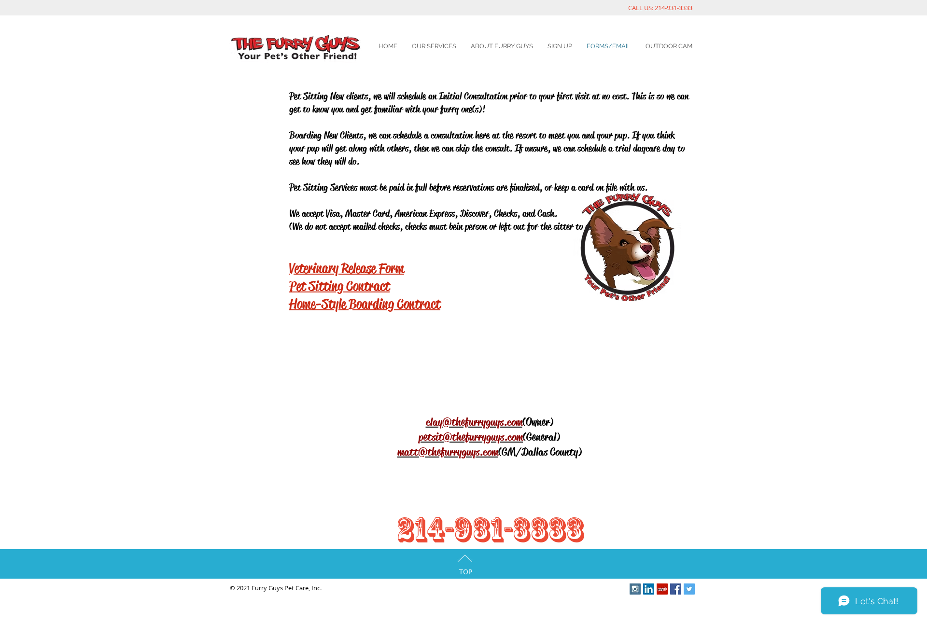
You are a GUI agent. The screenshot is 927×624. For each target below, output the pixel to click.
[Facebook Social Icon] (675, 589)
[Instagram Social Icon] (635, 589)
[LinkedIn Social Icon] (648, 589)
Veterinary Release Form (346, 268)
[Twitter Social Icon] (689, 589)
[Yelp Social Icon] (662, 589)
